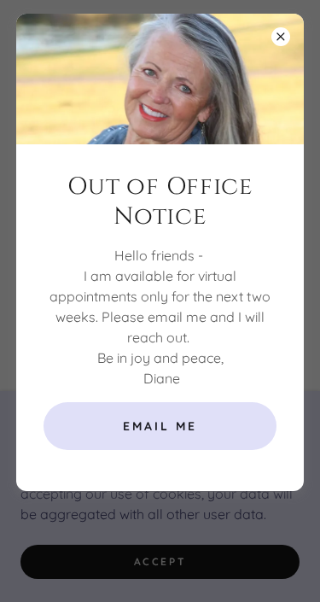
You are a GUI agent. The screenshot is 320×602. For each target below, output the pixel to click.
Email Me (160, 426)
